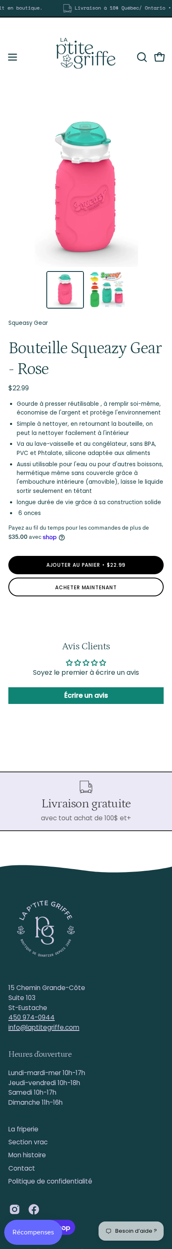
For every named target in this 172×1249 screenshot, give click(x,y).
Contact (21, 1168)
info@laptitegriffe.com (43, 1027)
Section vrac (28, 1142)
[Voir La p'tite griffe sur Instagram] (14, 1209)
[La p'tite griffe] (86, 57)
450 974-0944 (31, 1017)
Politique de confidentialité (50, 1181)
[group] (86, 8)
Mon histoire (27, 1155)
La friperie (23, 1129)
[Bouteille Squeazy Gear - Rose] (65, 290)
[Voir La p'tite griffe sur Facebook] (34, 1209)
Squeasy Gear (28, 323)
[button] (141, 57)
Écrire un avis (86, 695)
